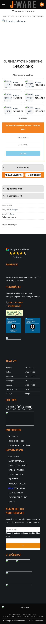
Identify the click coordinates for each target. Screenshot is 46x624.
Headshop (12, 16)
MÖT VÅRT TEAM (16, 461)
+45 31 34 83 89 (15, 302)
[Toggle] (4, 168)
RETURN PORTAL (16, 470)
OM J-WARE (14, 456)
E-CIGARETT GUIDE (17, 497)
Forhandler (14, 615)
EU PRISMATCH (15, 492)
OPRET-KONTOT (16, 441)
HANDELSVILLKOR (17, 465)
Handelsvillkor (29, 615)
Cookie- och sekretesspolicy (16, 617)
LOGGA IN (13, 436)
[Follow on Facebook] (8, 407)
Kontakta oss (37, 617)
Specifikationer (14, 188)
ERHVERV (13, 479)
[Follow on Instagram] (13, 407)
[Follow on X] (19, 407)
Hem (4, 16)
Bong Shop (24, 16)
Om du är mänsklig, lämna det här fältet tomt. (23, 534)
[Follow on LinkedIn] (29, 407)
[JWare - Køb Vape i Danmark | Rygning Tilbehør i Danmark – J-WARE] (23, 4)
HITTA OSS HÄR (15, 474)
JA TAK (23, 154)
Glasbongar (37, 16)
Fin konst (11, 214)
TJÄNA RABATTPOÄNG (19, 445)
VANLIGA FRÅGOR (17, 483)
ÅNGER (11, 501)
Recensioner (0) (14, 195)
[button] (3, 4)
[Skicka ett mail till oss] (24, 407)
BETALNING (19, 488)
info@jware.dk (14, 305)
